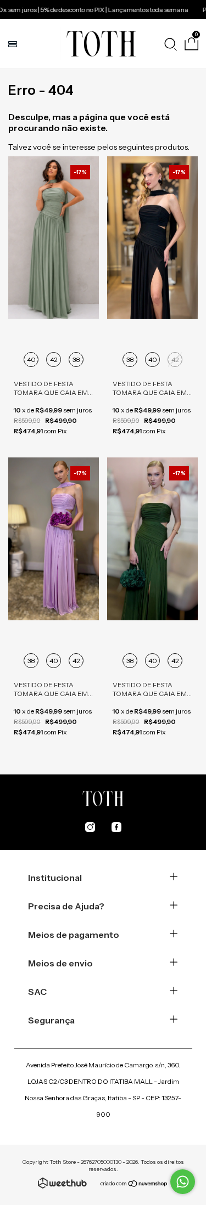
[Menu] (14, 43)
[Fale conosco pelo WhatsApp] (182, 1181)
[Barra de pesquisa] (170, 44)
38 (76, 359)
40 (31, 359)
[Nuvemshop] (134, 1185)
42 (54, 359)
